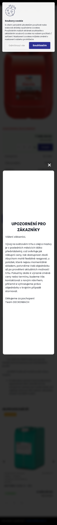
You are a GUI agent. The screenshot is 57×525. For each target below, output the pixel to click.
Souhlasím (40, 45)
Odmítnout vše (17, 45)
